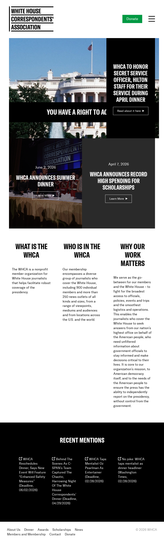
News (79, 530)
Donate (132, 19)
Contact (55, 534)
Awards (43, 530)
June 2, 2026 (45, 181)
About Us (13, 530)
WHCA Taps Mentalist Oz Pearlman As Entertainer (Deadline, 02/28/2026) (95, 470)
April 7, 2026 (118, 181)
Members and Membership (26, 534)
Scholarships (61, 530)
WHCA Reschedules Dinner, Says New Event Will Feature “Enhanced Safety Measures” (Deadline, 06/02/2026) (32, 474)
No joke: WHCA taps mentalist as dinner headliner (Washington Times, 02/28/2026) (131, 470)
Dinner (29, 530)
